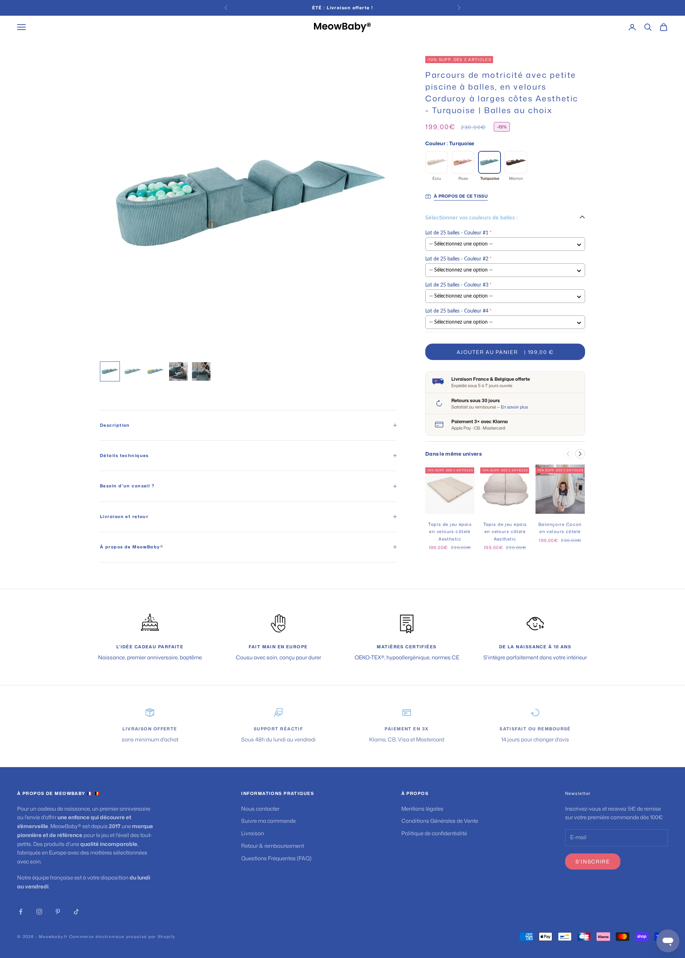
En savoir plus (514, 407)
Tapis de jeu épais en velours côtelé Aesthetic (450, 531)
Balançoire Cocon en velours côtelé (560, 527)
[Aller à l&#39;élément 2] (133, 371)
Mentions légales (422, 808)
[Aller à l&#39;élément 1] (110, 371)
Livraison (252, 833)
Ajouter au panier (505, 352)
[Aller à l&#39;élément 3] (156, 371)
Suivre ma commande (268, 821)
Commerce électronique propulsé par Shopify (122, 936)
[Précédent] (568, 454)
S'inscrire (592, 861)
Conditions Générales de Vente (439, 821)
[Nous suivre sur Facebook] (20, 911)
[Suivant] (580, 454)
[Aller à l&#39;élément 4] (178, 371)
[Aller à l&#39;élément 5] (201, 371)
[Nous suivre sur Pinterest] (57, 911)
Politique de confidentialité (434, 833)
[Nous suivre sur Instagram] (39, 911)
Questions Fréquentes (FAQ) (276, 858)
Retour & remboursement (272, 846)
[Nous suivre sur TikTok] (76, 911)
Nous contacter (260, 808)
